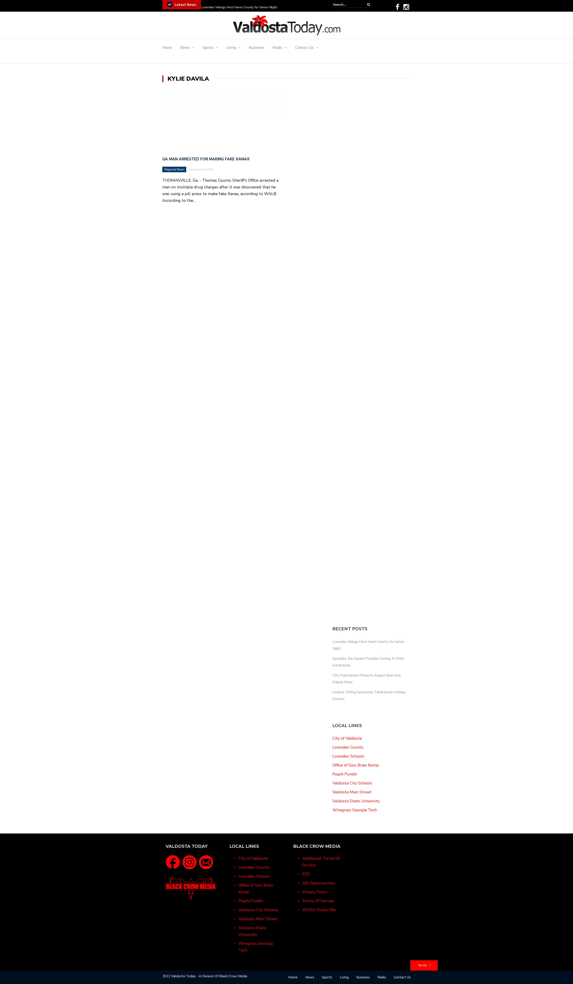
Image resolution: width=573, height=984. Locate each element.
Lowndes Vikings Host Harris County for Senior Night (239, 7)
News (185, 47)
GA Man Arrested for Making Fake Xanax (206, 159)
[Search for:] (346, 5)
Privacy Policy (314, 892)
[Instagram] (406, 7)
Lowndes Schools (348, 756)
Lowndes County (347, 747)
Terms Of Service (318, 901)
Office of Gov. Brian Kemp (355, 765)
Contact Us (304, 47)
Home (167, 47)
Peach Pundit (344, 774)
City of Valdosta (347, 738)
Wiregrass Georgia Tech (354, 810)
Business (256, 47)
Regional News (175, 170)
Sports (208, 47)
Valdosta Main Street (352, 792)
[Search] (368, 5)
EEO (306, 874)
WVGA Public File (319, 910)
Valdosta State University (356, 801)
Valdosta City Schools (352, 783)
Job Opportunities (318, 883)
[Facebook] (397, 7)
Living (231, 47)
